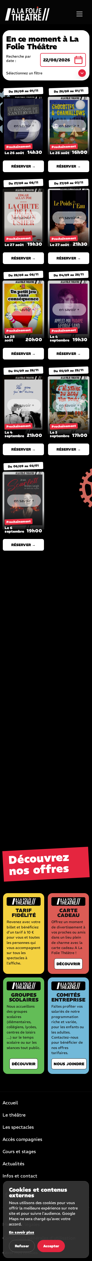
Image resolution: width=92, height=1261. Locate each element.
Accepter (51, 1246)
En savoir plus (21, 1232)
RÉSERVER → (23, 166)
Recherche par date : (18, 58)
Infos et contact (20, 1176)
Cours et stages (19, 1151)
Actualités (13, 1164)
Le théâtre (14, 1115)
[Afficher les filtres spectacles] (82, 73)
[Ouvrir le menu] (79, 14)
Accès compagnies (22, 1139)
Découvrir (68, 963)
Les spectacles (18, 1127)
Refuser (22, 1246)
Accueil (10, 1103)
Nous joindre (69, 1063)
